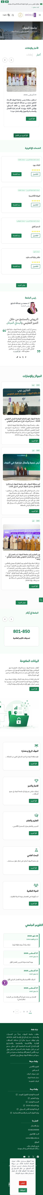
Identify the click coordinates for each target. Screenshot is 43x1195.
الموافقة (22, 1190)
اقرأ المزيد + (16, 351)
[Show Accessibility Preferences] (5, 983)
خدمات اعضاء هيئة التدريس (32, 160)
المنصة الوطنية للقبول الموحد (29, 1094)
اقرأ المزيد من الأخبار (21, 135)
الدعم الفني (35, 1070)
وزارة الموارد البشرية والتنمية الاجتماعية (26, 1112)
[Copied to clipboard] (26, 357)
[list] (40, 15)
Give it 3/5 (36, 170)
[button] (4, 60)
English (5, 15)
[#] (4, 619)
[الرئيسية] (27, 15)
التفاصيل (35, 174)
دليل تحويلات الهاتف (33, 1074)
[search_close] (13, 15)
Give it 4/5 (34, 170)
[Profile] (2, 2)
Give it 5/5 (32, 170)
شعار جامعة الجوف (33, 1077)
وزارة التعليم (35, 1098)
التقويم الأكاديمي (34, 1066)
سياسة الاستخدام (29, 1177)
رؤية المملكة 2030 (32, 1105)
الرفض (23, 1183)
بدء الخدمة (16, 174)
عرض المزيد (21, 285)
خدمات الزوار (36, 252)
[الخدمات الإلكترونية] (7, 2)
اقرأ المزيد (31, 119)
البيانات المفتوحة (34, 1081)
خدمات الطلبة (21, 160)
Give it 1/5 (39, 170)
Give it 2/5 (37, 170)
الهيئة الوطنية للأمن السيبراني (29, 1109)
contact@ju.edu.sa (32, 1138)
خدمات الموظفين (21, 221)
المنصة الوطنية (34, 1101)
